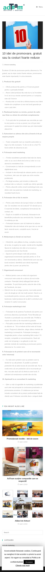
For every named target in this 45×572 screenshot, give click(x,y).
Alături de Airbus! (22, 521)
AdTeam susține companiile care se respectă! (22, 480)
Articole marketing (10, 65)
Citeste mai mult (23, 566)
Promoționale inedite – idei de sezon (22, 439)
